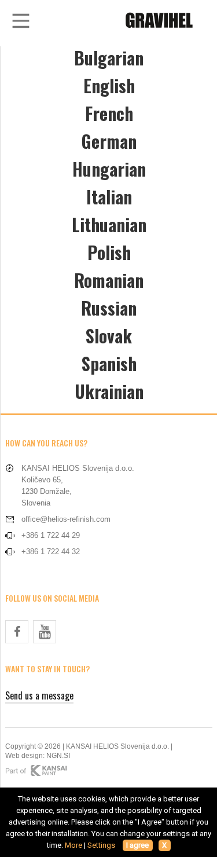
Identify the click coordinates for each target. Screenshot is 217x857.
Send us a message (39, 695)
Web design (24, 756)
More (73, 845)
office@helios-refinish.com (66, 519)
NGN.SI (58, 756)
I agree (137, 845)
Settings (101, 845)
